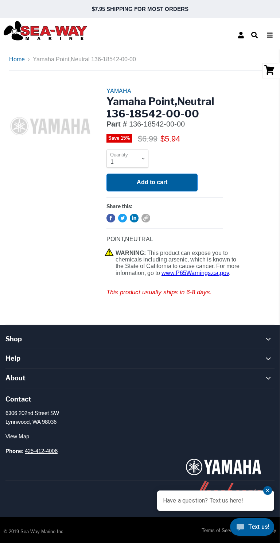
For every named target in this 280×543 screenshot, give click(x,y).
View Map (17, 436)
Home (17, 59)
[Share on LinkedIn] (134, 218)
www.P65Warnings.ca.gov (195, 273)
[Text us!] (252, 528)
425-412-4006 (41, 451)
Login (241, 35)
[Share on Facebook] (110, 218)
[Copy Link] (145, 218)
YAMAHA (118, 91)
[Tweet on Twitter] (122, 218)
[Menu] (270, 35)
